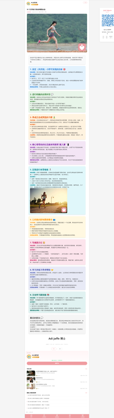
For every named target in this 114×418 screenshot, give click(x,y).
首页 (27, 412)
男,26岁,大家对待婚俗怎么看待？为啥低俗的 (38, 398)
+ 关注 (85, 2)
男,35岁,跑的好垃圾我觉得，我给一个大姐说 (38, 404)
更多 (86, 368)
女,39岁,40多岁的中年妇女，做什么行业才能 (39, 395)
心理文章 (31, 412)
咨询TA (57, 363)
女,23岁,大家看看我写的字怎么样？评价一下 (38, 408)
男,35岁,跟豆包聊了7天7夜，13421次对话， (38, 401)
